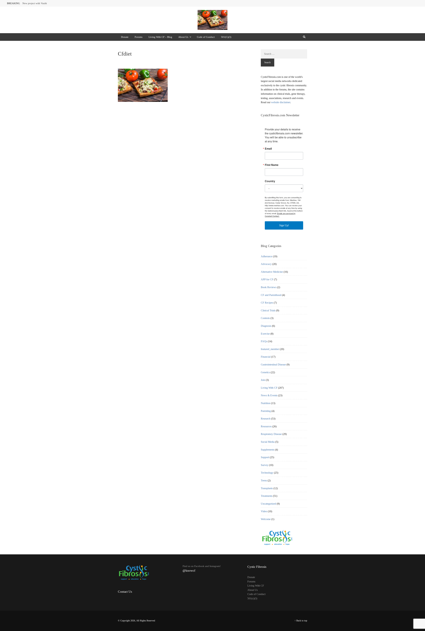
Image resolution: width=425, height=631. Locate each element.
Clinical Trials (268, 310)
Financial (265, 356)
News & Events (269, 395)
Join (263, 380)
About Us (183, 37)
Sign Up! (284, 225)
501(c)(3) (252, 598)
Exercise (265, 333)
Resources (266, 426)
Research (265, 418)
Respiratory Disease (271, 434)
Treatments (266, 495)
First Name (271, 165)
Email (268, 148)
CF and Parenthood (271, 295)
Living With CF (269, 387)
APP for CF (267, 279)
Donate (124, 37)
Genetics (265, 372)
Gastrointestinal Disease (273, 364)
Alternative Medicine (272, 271)
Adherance (266, 256)
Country (270, 181)
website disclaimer (280, 102)
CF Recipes (267, 302)
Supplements (267, 449)
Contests (265, 318)
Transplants (267, 488)
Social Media (268, 441)
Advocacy (266, 264)
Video (264, 511)
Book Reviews (268, 287)
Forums (138, 37)
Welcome (266, 519)
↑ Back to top (301, 620)
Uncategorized (268, 503)
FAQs (264, 341)
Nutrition (265, 403)
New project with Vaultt (34, 3)
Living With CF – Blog (160, 37)
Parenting (266, 411)
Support (265, 457)
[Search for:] (284, 54)
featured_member (270, 349)
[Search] (304, 37)
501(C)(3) (226, 37)
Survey (264, 465)
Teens (264, 480)
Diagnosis (266, 325)
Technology (267, 472)
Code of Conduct (206, 37)
